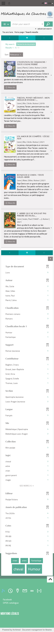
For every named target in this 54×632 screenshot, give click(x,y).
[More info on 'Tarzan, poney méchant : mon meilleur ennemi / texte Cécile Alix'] (10, 104)
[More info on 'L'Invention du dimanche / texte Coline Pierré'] (10, 69)
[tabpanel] (27, 306)
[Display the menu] (3, 3)
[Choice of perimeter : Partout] (6, 24)
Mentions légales (10, 613)
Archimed (16, 630)
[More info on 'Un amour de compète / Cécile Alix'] (10, 144)
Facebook (7, 599)
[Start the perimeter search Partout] (48, 24)
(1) (26, 485)
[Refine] (27, 37)
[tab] (3, 591)
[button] (42, 3)
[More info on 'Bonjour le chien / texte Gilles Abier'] (10, 182)
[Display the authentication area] (10, 3)
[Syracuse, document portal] (27, 14)
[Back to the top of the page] (50, 579)
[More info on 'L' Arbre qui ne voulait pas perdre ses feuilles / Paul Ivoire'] (10, 220)
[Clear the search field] (42, 24)
